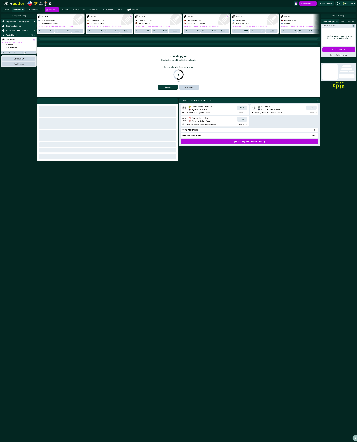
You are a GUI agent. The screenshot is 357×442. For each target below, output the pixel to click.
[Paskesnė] (34, 35)
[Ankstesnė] (28, 35)
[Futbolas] (45, 39)
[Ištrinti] (317, 100)
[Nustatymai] (338, 3)
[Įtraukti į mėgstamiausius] (34, 39)
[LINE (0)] (40, 39)
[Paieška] (317, 38)
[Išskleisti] (34, 21)
